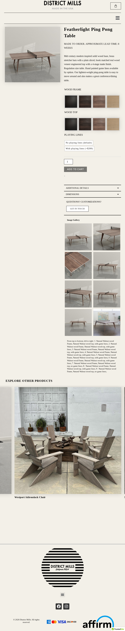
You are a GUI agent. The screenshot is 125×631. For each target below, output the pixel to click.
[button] (117, 18)
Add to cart (75, 169)
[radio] (71, 101)
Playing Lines (73, 135)
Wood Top (70, 112)
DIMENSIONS (72, 194)
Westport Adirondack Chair (26, 497)
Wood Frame (72, 89)
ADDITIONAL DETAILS (77, 188)
